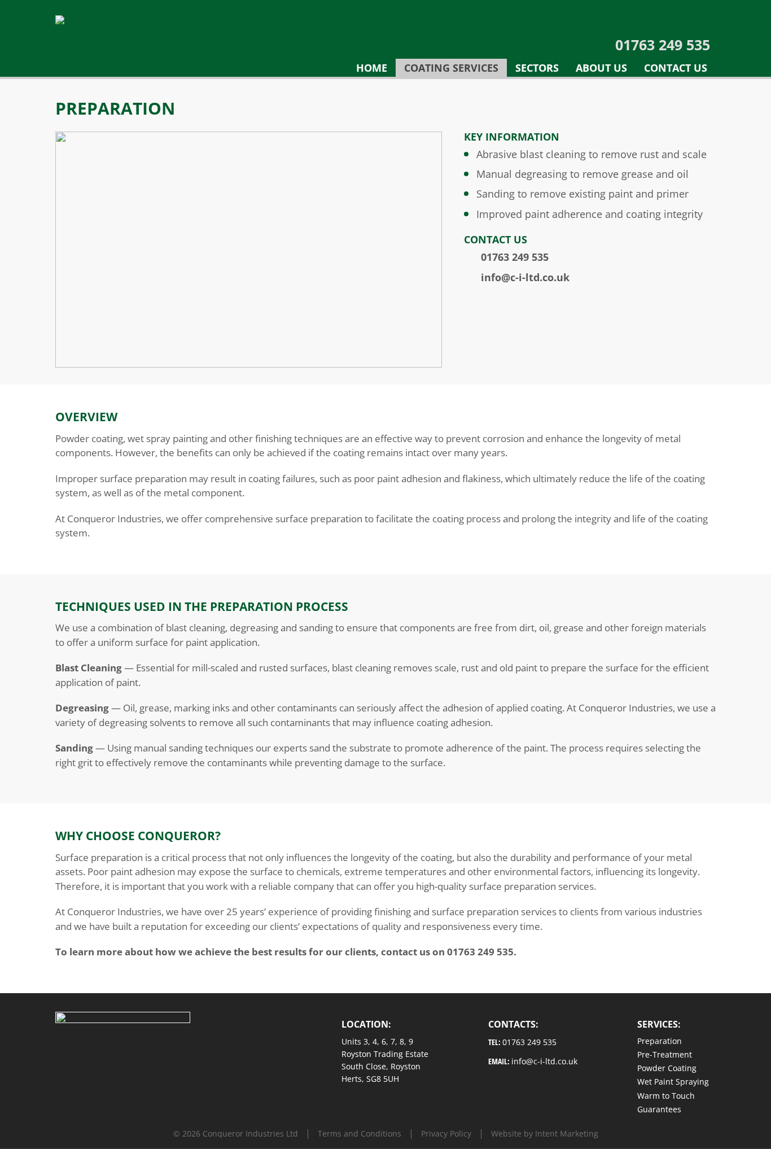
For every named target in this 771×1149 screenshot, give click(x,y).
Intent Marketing (566, 1133)
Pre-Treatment (664, 1054)
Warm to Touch (666, 1095)
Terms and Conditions (359, 1133)
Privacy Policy (446, 1133)
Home (371, 68)
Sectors (537, 68)
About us (601, 68)
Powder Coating (666, 1068)
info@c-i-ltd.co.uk (525, 277)
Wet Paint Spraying (673, 1081)
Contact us (675, 68)
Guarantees (659, 1109)
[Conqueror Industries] (105, 21)
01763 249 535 (662, 44)
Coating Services (451, 68)
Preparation (659, 1041)
